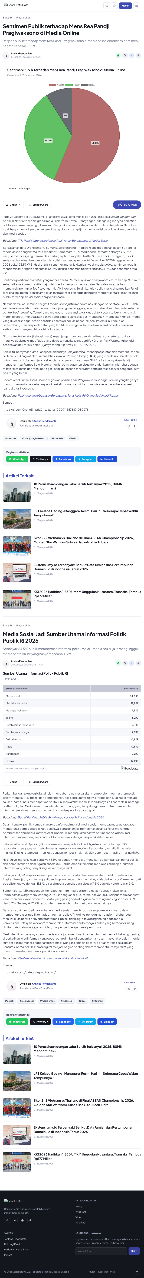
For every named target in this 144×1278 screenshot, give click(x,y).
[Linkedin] (135, 426)
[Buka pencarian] (106, 5)
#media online (47, 1001)
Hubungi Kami (12, 1244)
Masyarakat (23, 17)
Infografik (81, 1211)
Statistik (7, 17)
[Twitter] (15, 1220)
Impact (8, 1254)
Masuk (125, 5)
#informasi (97, 1001)
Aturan (92, 1271)
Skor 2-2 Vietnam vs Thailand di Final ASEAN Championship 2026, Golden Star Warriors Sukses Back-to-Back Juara (84, 540)
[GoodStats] (13, 1202)
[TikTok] (30, 1220)
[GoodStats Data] (16, 5)
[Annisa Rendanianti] (11, 423)
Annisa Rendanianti (44, 420)
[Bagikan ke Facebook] (132, 55)
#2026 (72, 438)
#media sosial (26, 1001)
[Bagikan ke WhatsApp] (118, 55)
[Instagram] (128, 426)
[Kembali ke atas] (137, 1271)
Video (79, 1217)
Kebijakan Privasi (106, 1271)
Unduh (13, 204)
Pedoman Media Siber (16, 1249)
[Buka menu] (136, 5)
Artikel (79, 1206)
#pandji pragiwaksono (33, 438)
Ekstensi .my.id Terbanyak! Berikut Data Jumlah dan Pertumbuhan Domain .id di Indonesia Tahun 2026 (83, 567)
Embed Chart (40, 204)
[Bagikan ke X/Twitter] (125, 55)
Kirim (134, 1250)
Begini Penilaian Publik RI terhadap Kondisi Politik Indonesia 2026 (61, 817)
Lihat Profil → (131, 419)
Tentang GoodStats (15, 1238)
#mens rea (10, 438)
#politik (9, 1001)
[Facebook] (7, 1220)
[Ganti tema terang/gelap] (114, 5)
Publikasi (81, 1222)
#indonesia (57, 438)
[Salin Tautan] (138, 55)
